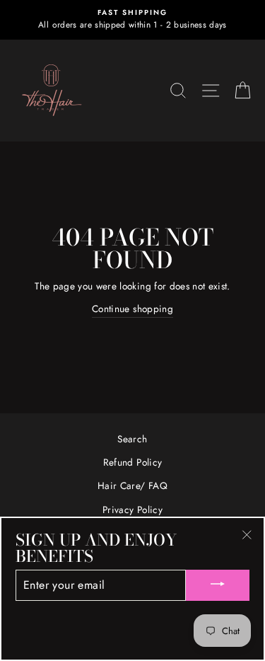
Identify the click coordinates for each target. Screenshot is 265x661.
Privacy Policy (132, 509)
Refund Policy (132, 462)
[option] (132, 20)
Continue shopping (132, 308)
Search (132, 439)
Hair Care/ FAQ (132, 485)
